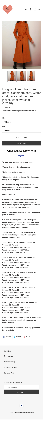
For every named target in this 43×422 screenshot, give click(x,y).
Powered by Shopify (27, 412)
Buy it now (21, 143)
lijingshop (17, 412)
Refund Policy (9, 362)
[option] (12, 76)
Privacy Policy (9, 373)
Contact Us (8, 356)
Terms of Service (10, 367)
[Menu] (39, 9)
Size (3, 118)
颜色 (3, 126)
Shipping (15, 111)
